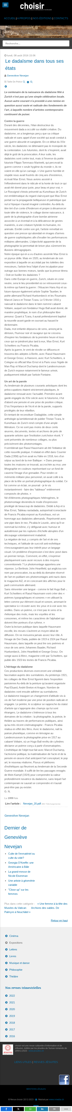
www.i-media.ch (56, 1099)
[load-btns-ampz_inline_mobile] (66, 1109)
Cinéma (13, 935)
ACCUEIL (10, 18)
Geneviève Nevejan (18, 75)
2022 (12, 995)
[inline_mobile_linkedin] (42, 1109)
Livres (12, 956)
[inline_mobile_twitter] (18, 1109)
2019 (12, 1015)
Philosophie (15, 969)
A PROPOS (24, 18)
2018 (12, 1022)
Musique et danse (19, 962)
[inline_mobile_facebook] (6, 1109)
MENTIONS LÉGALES (36, 1089)
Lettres (13, 949)
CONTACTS (61, 18)
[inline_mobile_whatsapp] (30, 1109)
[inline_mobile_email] (54, 1109)
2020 (12, 1009)
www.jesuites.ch (36, 1051)
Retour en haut (59, 920)
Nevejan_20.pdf (32, 803)
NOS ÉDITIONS (42, 18)
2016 (12, 1036)
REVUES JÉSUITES (46, 1062)
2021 (12, 1002)
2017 (12, 1029)
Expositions (16, 942)
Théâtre (13, 976)
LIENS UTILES (23, 1062)
